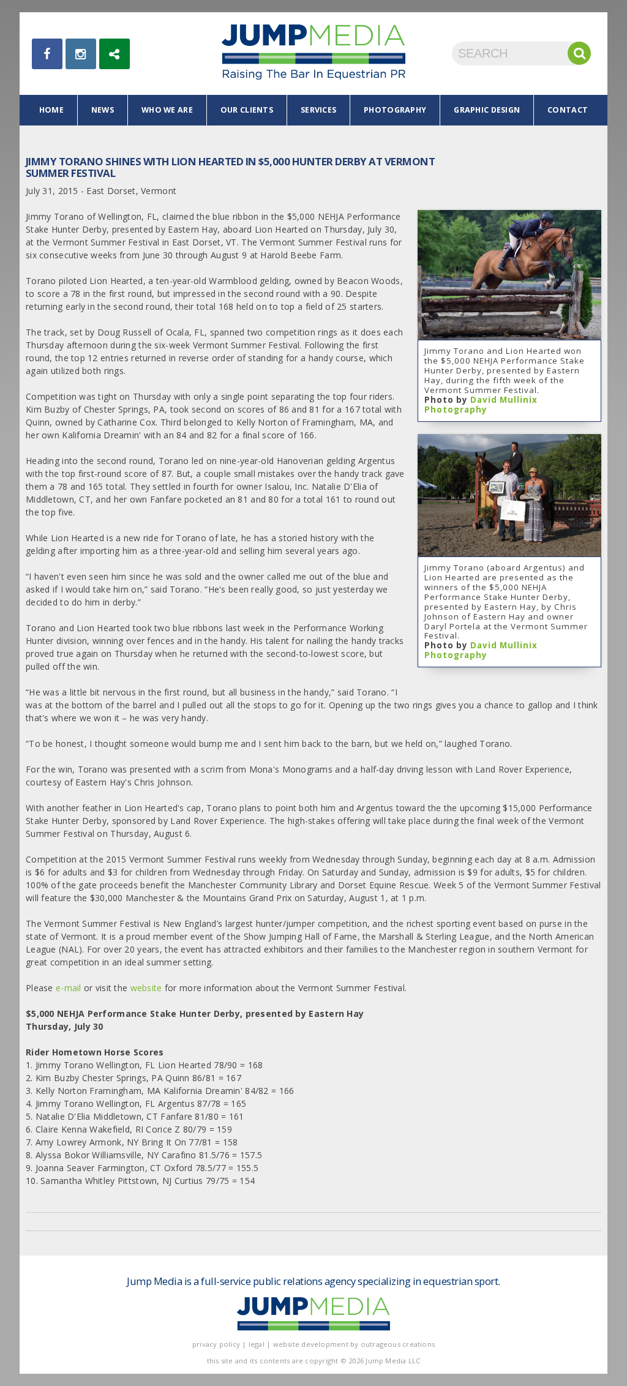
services (318, 110)
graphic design (487, 110)
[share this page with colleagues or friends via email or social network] (114, 54)
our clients (246, 110)
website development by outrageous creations (354, 1344)
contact (567, 110)
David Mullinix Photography (481, 404)
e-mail (68, 988)
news (102, 110)
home (51, 110)
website (147, 988)
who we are (167, 110)
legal (257, 1344)
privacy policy (216, 1344)
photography (395, 110)
